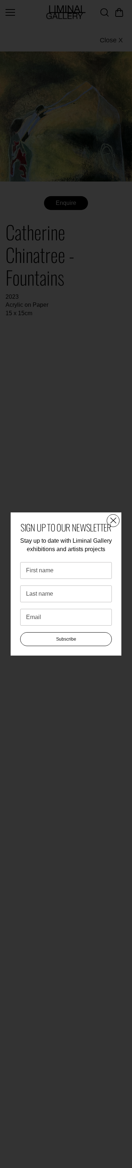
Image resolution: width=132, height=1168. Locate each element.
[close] (113, 520)
